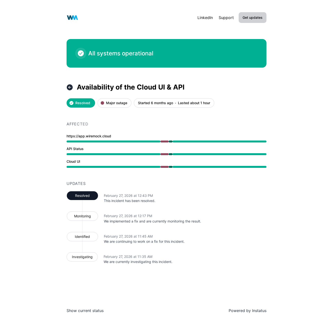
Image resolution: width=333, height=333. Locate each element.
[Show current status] (70, 87)
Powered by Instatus (247, 310)
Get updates (253, 17)
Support (226, 17)
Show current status (85, 310)
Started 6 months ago (155, 103)
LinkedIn (205, 17)
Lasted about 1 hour (194, 103)
